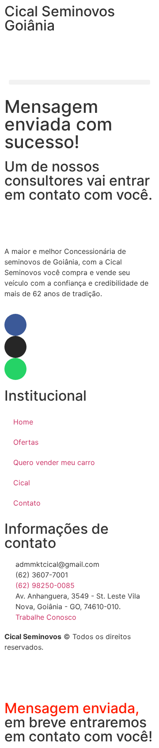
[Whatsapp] (15, 369)
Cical (21, 482)
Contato (27, 503)
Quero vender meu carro (54, 462)
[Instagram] (15, 347)
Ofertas (25, 442)
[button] (79, 82)
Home (23, 421)
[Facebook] (15, 325)
